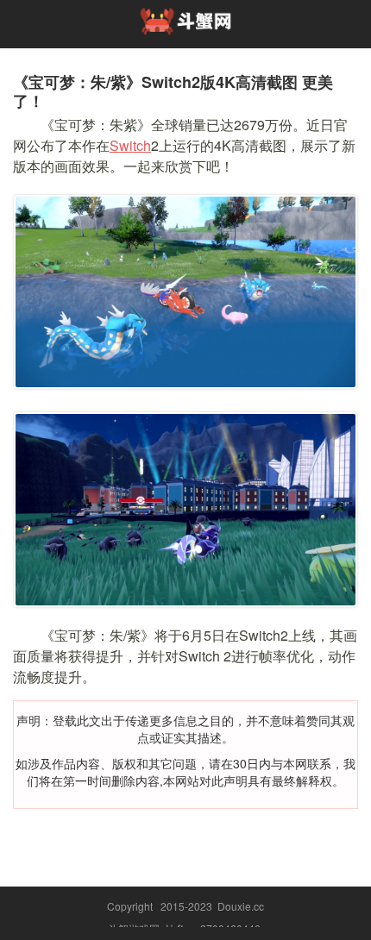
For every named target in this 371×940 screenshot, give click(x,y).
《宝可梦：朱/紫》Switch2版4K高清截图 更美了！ (173, 91)
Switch (130, 145)
